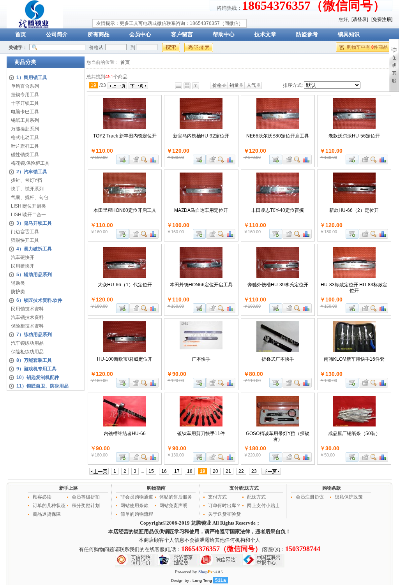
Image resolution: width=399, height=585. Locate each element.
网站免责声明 (173, 505)
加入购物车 (122, 159)
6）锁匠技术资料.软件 (39, 300)
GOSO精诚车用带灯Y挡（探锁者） (277, 436)
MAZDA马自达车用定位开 (201, 210)
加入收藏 (134, 159)
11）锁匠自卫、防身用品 (42, 386)
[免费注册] (381, 19)
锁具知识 (349, 34)
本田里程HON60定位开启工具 (125, 210)
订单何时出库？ (224, 505)
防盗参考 (307, 34)
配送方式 (256, 497)
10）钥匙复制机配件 (37, 377)
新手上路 (68, 488)
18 (189, 471)
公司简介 (57, 34)
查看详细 (144, 159)
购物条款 (331, 488)
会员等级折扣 (86, 497)
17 (177, 471)
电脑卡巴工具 (25, 112)
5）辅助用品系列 (34, 274)
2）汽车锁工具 (31, 171)
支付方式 (217, 497)
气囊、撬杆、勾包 (29, 197)
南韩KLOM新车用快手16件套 (354, 359)
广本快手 (201, 359)
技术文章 (265, 34)
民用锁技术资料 (27, 309)
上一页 (117, 85)
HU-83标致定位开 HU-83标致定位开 (354, 287)
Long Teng (202, 580)
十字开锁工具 (25, 103)
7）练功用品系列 (34, 334)
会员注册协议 (310, 497)
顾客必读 (42, 497)
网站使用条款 (134, 505)
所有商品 (98, 34)
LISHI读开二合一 (28, 214)
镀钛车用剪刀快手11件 (201, 433)
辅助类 (18, 283)
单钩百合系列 (25, 86)
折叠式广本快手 (277, 359)
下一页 (138, 85)
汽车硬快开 (22, 257)
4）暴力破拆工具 (34, 249)
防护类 (18, 291)
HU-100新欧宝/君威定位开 (124, 359)
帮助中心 (224, 34)
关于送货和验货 (224, 514)
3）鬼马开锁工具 (34, 223)
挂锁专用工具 (25, 94)
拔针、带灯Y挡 (26, 180)
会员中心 (140, 34)
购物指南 (156, 488)
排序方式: (293, 85)
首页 (20, 34)
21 (228, 471)
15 (151, 471)
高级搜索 (198, 47)
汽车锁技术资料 (27, 317)
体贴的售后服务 (175, 497)
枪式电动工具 (25, 137)
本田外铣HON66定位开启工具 (201, 284)
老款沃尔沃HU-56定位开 (354, 136)
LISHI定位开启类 (28, 206)
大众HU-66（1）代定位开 (125, 284)
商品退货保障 (47, 514)
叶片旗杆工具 (25, 146)
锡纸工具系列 (25, 120)
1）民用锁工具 (31, 77)
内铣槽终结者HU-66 (125, 433)
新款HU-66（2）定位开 (354, 210)
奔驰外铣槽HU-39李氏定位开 (277, 284)
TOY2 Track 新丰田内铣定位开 (125, 136)
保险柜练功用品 (27, 351)
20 (215, 471)
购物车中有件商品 (367, 47)
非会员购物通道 (136, 497)
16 (164, 471)
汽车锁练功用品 (27, 343)
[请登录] (359, 19)
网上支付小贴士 (263, 505)
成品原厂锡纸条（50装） (354, 433)
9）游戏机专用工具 (36, 369)
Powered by (194, 571)
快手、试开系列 (27, 189)
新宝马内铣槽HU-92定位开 (201, 136)
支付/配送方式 (244, 488)
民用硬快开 (22, 266)
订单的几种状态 (49, 505)
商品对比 (153, 159)
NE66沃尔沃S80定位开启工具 (277, 136)
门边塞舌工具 (25, 231)
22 (241, 471)
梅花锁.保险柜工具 (30, 163)
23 (254, 471)
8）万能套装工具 (34, 360)
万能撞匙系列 (25, 129)
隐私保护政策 (349, 497)
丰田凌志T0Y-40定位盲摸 (277, 210)
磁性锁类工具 (25, 154)
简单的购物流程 (136, 514)
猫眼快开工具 (25, 240)
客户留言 (182, 34)
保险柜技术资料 (27, 326)
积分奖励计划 (86, 505)
